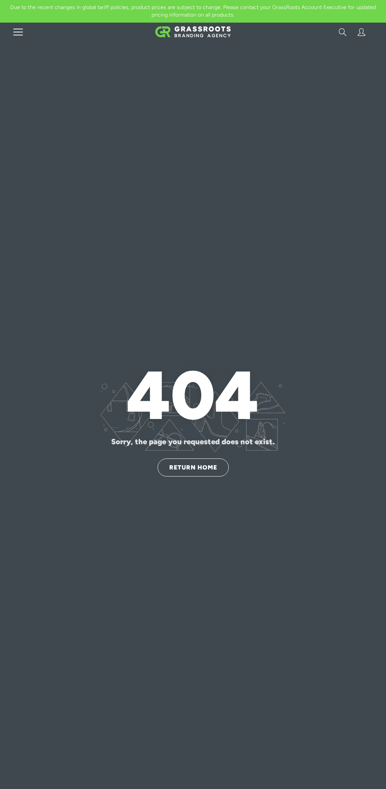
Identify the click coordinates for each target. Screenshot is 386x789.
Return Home (193, 467)
